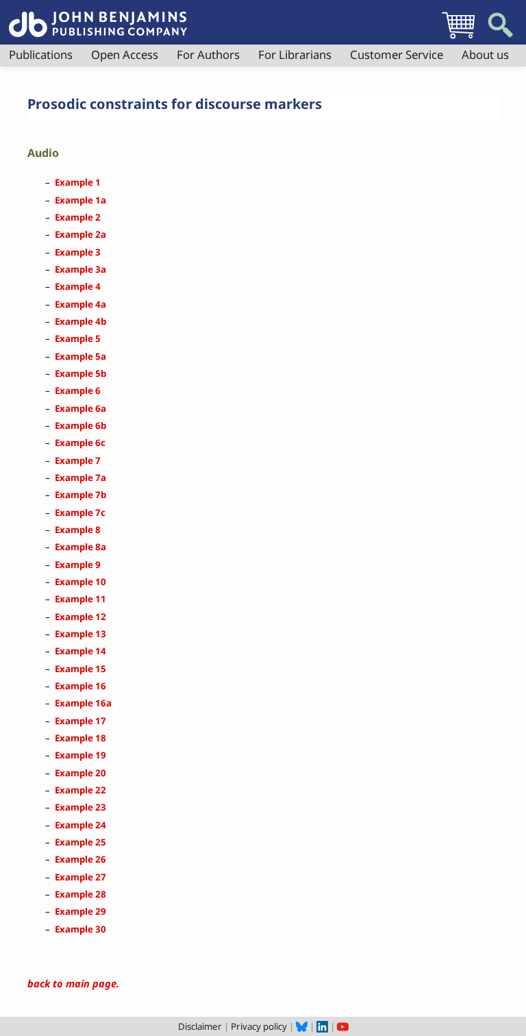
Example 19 (80, 755)
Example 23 (80, 807)
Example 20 (80, 773)
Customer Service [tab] (396, 54)
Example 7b (80, 495)
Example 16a (83, 703)
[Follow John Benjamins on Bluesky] (302, 1026)
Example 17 (80, 721)
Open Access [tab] (124, 54)
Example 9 (78, 564)
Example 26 (80, 859)
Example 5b (80, 373)
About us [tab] (485, 54)
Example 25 (80, 842)
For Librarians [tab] (294, 54)
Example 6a (80, 408)
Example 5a (80, 356)
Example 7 (78, 460)
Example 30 (80, 929)
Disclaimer (200, 1026)
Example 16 (80, 686)
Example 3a (80, 269)
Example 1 (78, 182)
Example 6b (80, 425)
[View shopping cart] (458, 38)
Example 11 (80, 599)
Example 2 (78, 217)
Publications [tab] (41, 54)
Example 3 (78, 252)
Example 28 (80, 894)
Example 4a (80, 304)
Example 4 (78, 286)
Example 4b (80, 321)
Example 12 (80, 616)
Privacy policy (259, 1026)
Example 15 (80, 669)
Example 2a (80, 234)
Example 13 (80, 634)
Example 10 (80, 582)
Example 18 (80, 738)
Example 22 (80, 790)
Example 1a (80, 200)
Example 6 (78, 390)
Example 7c (80, 512)
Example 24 (80, 825)
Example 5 (78, 338)
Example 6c (80, 442)
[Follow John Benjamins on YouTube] (343, 1026)
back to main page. (73, 983)
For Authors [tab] (208, 54)
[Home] (98, 16)
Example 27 (80, 877)
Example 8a (80, 547)
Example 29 (80, 911)
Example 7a (80, 477)
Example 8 (78, 529)
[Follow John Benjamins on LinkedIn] (322, 1026)
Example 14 (80, 651)
